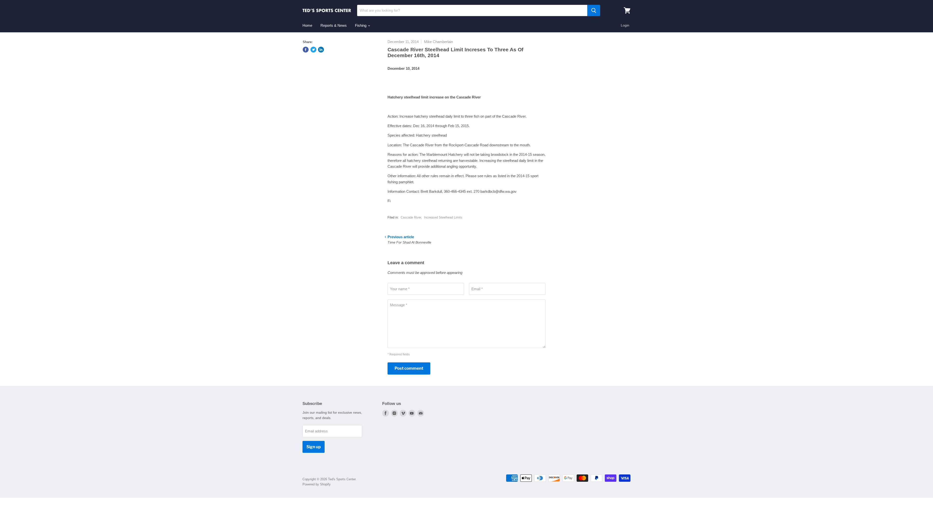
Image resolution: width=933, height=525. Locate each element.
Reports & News (333, 25)
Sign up (313, 446)
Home (307, 25)
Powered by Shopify (316, 484)
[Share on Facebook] (306, 49)
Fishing (361, 25)
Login (625, 25)
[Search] (593, 10)
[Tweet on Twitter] (313, 49)
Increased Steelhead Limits (443, 217)
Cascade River (411, 217)
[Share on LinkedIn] (321, 49)
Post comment (409, 368)
